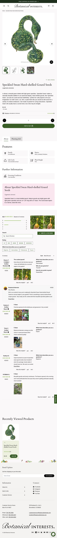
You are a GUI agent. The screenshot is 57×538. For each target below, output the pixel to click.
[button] (50, 80)
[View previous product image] (5, 44)
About (6, 139)
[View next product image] (52, 44)
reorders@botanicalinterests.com (37, 515)
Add (13, 456)
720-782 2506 (9, 512)
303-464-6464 (12, 517)
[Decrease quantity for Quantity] (4, 120)
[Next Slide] (53, 222)
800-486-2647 (12, 515)
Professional (24, 250)
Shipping (7, 113)
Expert (31, 250)
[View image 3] (22, 70)
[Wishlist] (48, 6)
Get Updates (49, 475)
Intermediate (14, 250)
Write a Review (48, 233)
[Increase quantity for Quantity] (52, 120)
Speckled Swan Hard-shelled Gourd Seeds (11, 446)
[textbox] (17, 236)
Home (3, 10)
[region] (42, 222)
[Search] (8, 6)
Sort (41, 255)
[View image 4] (30, 70)
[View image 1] (6, 70)
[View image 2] (14, 70)
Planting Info (16, 139)
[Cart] (53, 6)
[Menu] (4, 6)
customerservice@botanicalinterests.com (40, 512)
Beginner (6, 250)
